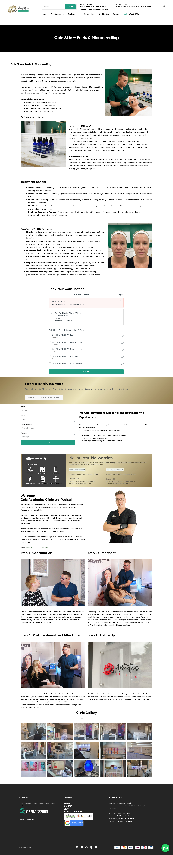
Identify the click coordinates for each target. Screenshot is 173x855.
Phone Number (26, 424)
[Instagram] (86, 847)
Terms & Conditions (26, 820)
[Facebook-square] (77, 847)
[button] (44, 397)
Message (24, 433)
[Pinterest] (91, 847)
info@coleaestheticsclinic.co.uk (37, 547)
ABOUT (67, 803)
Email (23, 415)
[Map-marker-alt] (96, 847)
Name (23, 407)
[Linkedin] (82, 847)
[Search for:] (59, 7)
